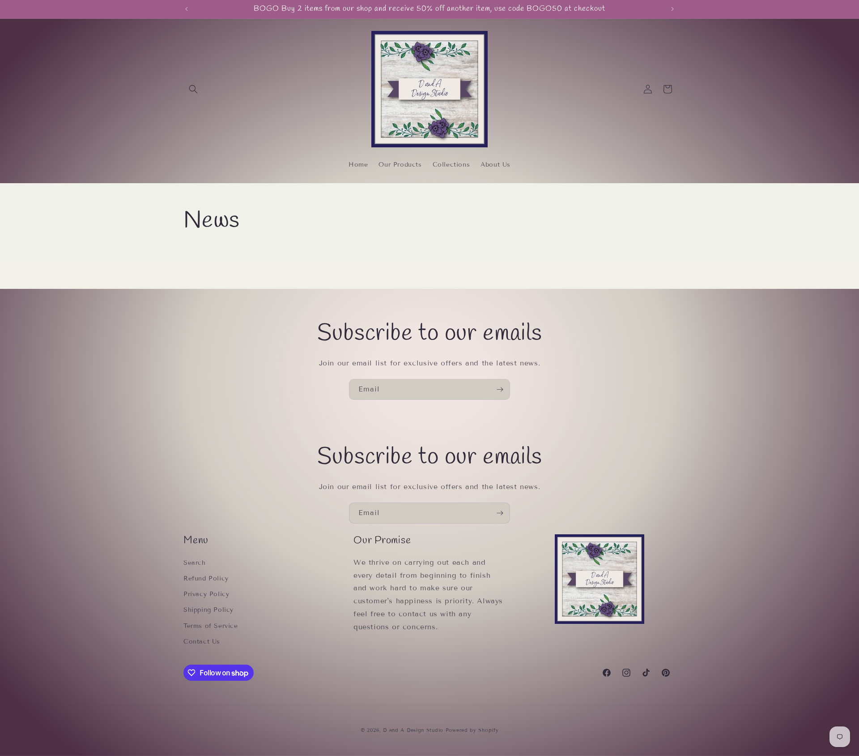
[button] (193, 89)
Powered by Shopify (472, 730)
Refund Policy (206, 578)
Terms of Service (210, 626)
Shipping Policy (208, 610)
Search (194, 563)
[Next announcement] (672, 8)
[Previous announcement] (186, 8)
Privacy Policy (206, 594)
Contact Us (201, 641)
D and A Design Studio (413, 730)
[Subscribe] (500, 389)
